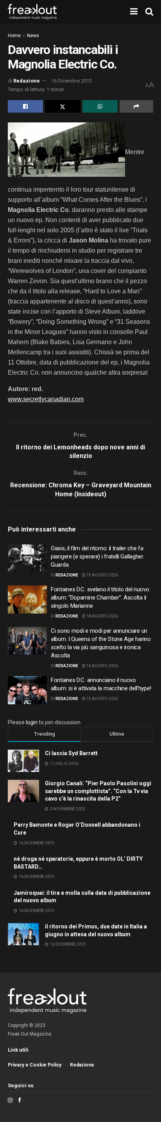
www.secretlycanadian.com (46, 399)
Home (14, 35)
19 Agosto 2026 (102, 575)
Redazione (26, 81)
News (33, 35)
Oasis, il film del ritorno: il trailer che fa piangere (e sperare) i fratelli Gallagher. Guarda (97, 556)
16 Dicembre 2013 (71, 81)
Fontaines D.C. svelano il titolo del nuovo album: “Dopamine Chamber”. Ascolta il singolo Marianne (100, 597)
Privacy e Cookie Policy (34, 1065)
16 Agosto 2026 (102, 666)
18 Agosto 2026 (102, 616)
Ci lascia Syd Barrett (71, 753)
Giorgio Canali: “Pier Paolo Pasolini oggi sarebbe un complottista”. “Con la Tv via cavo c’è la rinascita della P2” (98, 791)
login (32, 722)
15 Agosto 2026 (102, 699)
